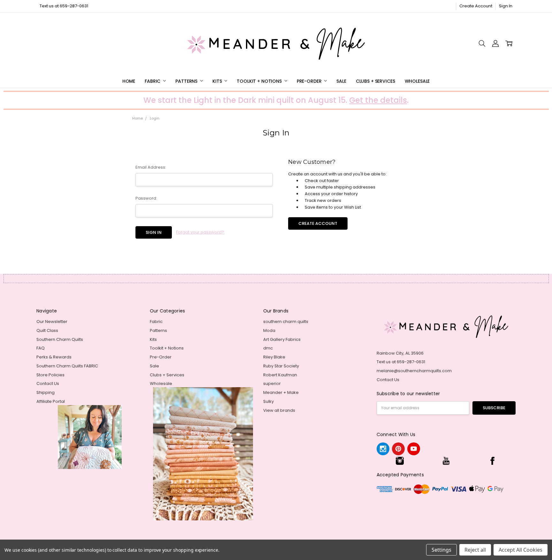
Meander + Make (281, 392)
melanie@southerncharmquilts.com (414, 371)
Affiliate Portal (50, 401)
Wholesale (417, 81)
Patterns (187, 81)
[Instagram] (383, 448)
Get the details (378, 100)
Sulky (268, 401)
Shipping (45, 392)
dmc (268, 348)
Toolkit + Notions (260, 81)
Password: (146, 198)
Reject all (475, 549)
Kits (217, 81)
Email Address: (150, 167)
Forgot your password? (200, 232)
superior (272, 383)
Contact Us (47, 383)
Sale (341, 81)
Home (128, 81)
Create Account (475, 6)
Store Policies (50, 375)
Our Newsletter (51, 321)
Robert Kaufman (280, 375)
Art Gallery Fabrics (282, 339)
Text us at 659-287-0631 (64, 6)
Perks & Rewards (54, 357)
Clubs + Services (375, 81)
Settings (441, 549)
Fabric (153, 81)
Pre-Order (310, 81)
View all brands (279, 410)
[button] (400, 461)
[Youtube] (413, 448)
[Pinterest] (398, 448)
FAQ (40, 348)
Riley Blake (274, 357)
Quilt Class (47, 330)
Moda (269, 330)
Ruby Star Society (281, 366)
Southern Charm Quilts (59, 339)
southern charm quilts (285, 321)
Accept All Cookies (520, 549)
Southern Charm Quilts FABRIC (67, 366)
